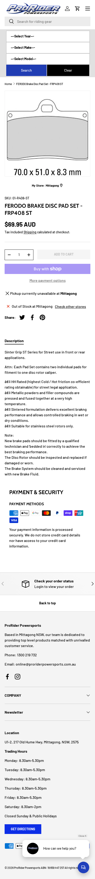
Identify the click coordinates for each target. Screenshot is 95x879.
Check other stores (70, 306)
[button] (77, 8)
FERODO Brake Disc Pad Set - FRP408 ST (39, 83)
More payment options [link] (48, 280)
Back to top (47, 603)
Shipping (30, 232)
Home (8, 83)
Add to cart (64, 254)
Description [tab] (14, 340)
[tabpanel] (47, 413)
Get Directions (23, 829)
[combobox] (47, 21)
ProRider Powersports (27, 867)
